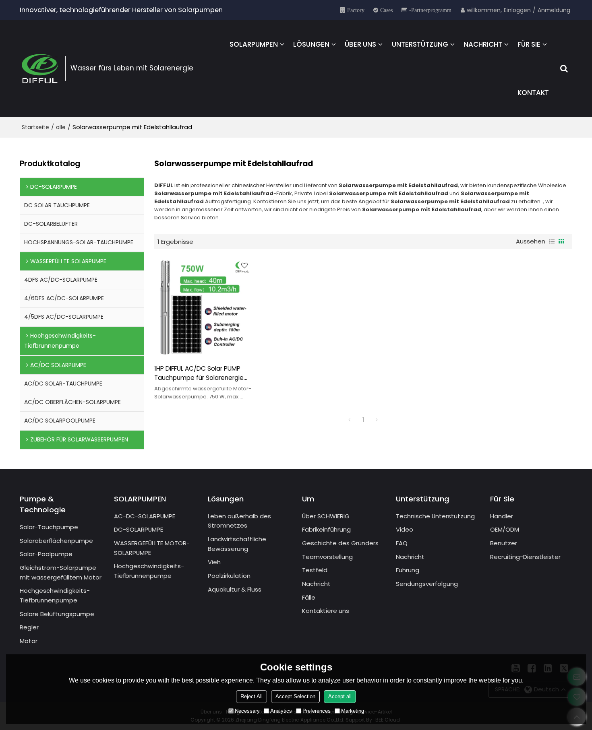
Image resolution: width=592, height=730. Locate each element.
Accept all (340, 696)
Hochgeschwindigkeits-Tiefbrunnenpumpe (55, 595)
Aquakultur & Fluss (234, 589)
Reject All (251, 696)
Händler (501, 516)
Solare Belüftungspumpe (57, 614)
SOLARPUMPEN (254, 44)
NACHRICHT (483, 44)
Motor (28, 641)
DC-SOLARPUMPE (138, 529)
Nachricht (316, 583)
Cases (386, 10)
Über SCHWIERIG (326, 516)
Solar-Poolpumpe (46, 554)
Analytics (281, 711)
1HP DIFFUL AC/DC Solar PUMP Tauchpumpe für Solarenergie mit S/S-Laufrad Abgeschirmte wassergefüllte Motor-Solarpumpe (200, 373)
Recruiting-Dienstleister (525, 557)
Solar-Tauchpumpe (49, 527)
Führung (407, 570)
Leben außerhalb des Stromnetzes (239, 521)
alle (61, 127)
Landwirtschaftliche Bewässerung (237, 544)
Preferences (316, 711)
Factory (355, 10)
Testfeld (314, 570)
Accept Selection (295, 696)
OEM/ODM (504, 529)
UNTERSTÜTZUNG (420, 44)
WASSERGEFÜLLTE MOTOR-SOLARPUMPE (152, 548)
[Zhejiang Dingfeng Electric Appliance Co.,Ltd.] (40, 68)
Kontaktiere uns (325, 610)
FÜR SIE (528, 44)
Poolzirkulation (229, 575)
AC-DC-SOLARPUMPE (144, 516)
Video (404, 529)
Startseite (35, 127)
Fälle (308, 597)
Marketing (352, 711)
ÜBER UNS (360, 44)
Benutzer (503, 543)
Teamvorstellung (327, 557)
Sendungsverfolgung (427, 583)
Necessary (247, 711)
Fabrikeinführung (326, 529)
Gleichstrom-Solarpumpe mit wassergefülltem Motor (60, 572)
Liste (552, 241)
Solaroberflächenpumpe (56, 540)
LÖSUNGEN (311, 44)
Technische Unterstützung (435, 516)
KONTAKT (533, 92)
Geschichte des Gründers (340, 543)
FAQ (402, 543)
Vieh (214, 562)
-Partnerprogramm (430, 10)
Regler (29, 627)
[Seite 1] (350, 420)
